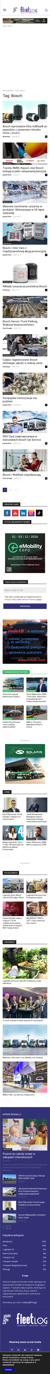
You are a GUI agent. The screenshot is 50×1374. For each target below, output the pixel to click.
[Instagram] (18, 1350)
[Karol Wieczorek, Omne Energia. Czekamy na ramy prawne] (13, 805)
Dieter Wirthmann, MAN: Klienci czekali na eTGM (36, 843)
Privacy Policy (11, 599)
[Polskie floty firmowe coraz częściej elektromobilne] (13, 712)
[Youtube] (38, 1350)
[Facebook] (12, 1350)
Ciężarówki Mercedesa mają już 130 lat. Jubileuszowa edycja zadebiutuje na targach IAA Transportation (12, 923)
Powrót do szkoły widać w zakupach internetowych (19, 1155)
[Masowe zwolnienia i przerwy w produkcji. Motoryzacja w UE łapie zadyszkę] (25, 192)
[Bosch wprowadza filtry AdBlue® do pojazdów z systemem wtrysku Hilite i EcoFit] (25, 112)
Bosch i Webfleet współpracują (22, 474)
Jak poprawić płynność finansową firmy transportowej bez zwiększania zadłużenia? (32, 1191)
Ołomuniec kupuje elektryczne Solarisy (11, 695)
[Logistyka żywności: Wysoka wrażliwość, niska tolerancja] (25, 963)
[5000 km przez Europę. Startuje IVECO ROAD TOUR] (9, 1179)
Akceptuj (8, 1370)
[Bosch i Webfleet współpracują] (25, 460)
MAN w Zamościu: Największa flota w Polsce (34, 724)
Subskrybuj (25, 606)
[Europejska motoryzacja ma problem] (25, 384)
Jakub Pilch (7, 175)
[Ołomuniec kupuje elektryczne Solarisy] (13, 685)
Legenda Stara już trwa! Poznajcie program (36, 896)
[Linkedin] (25, 1350)
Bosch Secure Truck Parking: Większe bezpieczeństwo (20, 323)
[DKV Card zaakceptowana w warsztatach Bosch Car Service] (25, 422)
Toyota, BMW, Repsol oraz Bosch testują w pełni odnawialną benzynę (24, 169)
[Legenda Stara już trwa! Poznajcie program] (36, 885)
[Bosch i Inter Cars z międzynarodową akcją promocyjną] (25, 234)
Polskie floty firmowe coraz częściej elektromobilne (11, 724)
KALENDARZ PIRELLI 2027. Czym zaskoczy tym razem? (35, 920)
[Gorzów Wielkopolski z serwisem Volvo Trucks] (9, 1218)
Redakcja (6, 136)
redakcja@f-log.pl (29, 1302)
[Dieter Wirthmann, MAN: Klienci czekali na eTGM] (36, 832)
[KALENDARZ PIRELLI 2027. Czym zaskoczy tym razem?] (36, 909)
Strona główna (8, 90)
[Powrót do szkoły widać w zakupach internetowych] (25, 1135)
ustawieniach (8, 1365)
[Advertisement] (25, 53)
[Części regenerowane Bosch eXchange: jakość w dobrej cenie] (25, 345)
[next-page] (16, 490)
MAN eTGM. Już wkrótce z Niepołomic (19, 1095)
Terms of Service (28, 599)
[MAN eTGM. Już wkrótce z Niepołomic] (25, 1077)
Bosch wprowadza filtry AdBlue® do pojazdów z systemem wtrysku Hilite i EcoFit (25, 130)
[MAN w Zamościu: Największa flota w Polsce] (36, 712)
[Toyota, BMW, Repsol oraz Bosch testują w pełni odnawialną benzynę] (25, 154)
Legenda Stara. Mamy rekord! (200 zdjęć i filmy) (13, 896)
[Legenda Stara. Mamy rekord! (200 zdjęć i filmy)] (13, 885)
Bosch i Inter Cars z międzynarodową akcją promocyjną (24, 249)
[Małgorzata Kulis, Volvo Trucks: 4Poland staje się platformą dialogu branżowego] (13, 832)
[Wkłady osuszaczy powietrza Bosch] (25, 272)
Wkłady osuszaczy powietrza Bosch (25, 286)
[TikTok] (31, 1350)
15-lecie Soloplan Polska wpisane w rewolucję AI (23, 1020)
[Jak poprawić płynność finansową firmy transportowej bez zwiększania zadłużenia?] (9, 1192)
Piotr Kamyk (7, 328)
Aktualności (7, 122)
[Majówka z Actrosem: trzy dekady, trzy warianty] (25, 1040)
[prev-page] (4, 733)
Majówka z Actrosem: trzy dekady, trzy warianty (23, 1057)
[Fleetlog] (25, 10)
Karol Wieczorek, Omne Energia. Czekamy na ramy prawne (12, 816)
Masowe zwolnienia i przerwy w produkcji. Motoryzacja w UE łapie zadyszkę (23, 210)
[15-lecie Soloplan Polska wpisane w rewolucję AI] (25, 1002)
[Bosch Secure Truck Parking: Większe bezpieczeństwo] (25, 307)
